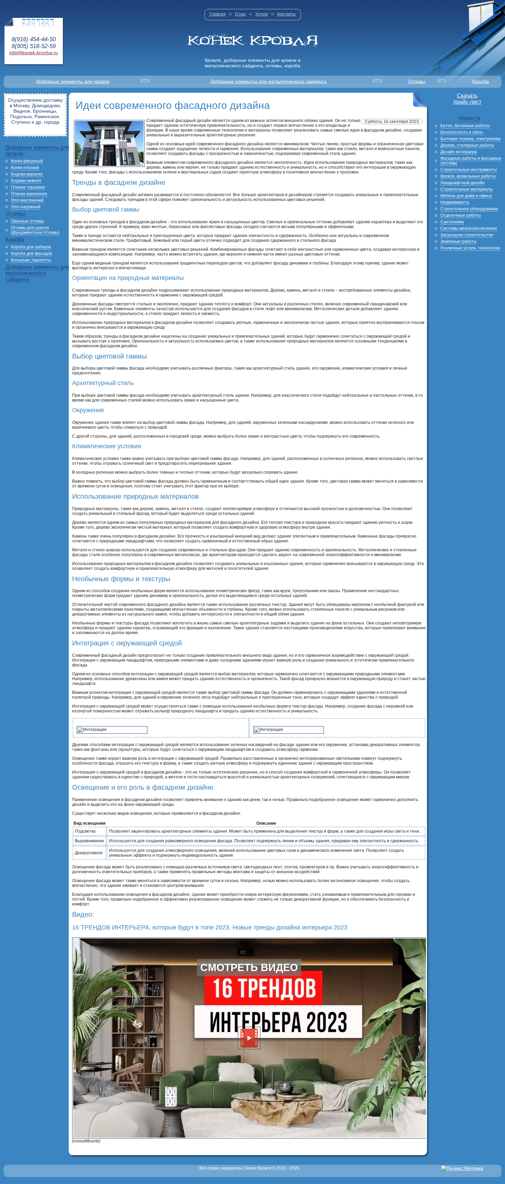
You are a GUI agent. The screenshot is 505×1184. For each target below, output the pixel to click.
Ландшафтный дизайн (462, 182)
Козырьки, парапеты (31, 260)
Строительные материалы (466, 189)
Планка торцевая (28, 187)
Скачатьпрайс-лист (467, 99)
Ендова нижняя (26, 180)
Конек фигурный (27, 161)
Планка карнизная (29, 193)
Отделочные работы (460, 215)
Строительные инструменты (468, 169)
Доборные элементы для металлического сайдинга (268, 81)
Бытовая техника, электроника (470, 138)
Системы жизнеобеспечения (468, 228)
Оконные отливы (27, 221)
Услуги (261, 14)
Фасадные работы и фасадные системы (471, 161)
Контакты (286, 14)
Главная (218, 14)
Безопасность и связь (461, 132)
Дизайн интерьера (458, 151)
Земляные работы (458, 241)
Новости (469, 118)
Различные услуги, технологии (470, 248)
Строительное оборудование (469, 208)
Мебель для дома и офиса (466, 195)
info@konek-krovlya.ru (33, 52)
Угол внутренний (27, 200)
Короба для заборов (31, 247)
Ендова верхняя (27, 174)
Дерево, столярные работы (467, 145)
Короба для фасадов (31, 253)
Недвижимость (454, 202)
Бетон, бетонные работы (465, 125)
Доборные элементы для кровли (72, 81)
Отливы (416, 81)
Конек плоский (25, 167)
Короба (480, 81)
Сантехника (452, 221)
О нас (240, 14)
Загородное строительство (466, 235)
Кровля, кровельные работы (468, 176)
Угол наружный (26, 206)
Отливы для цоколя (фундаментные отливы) (35, 230)
